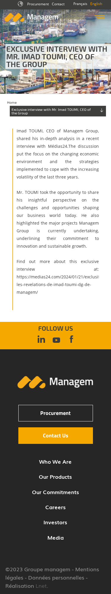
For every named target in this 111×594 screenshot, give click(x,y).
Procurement (38, 4)
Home (12, 102)
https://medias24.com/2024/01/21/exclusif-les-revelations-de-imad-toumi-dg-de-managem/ (59, 284)
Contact (58, 4)
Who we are (55, 461)
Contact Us (55, 435)
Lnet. (41, 585)
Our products (55, 476)
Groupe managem (47, 569)
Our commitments (55, 492)
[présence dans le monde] (21, 5)
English (96, 3)
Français (80, 3)
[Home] (34, 24)
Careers (55, 507)
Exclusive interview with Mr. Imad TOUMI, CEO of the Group (51, 111)
